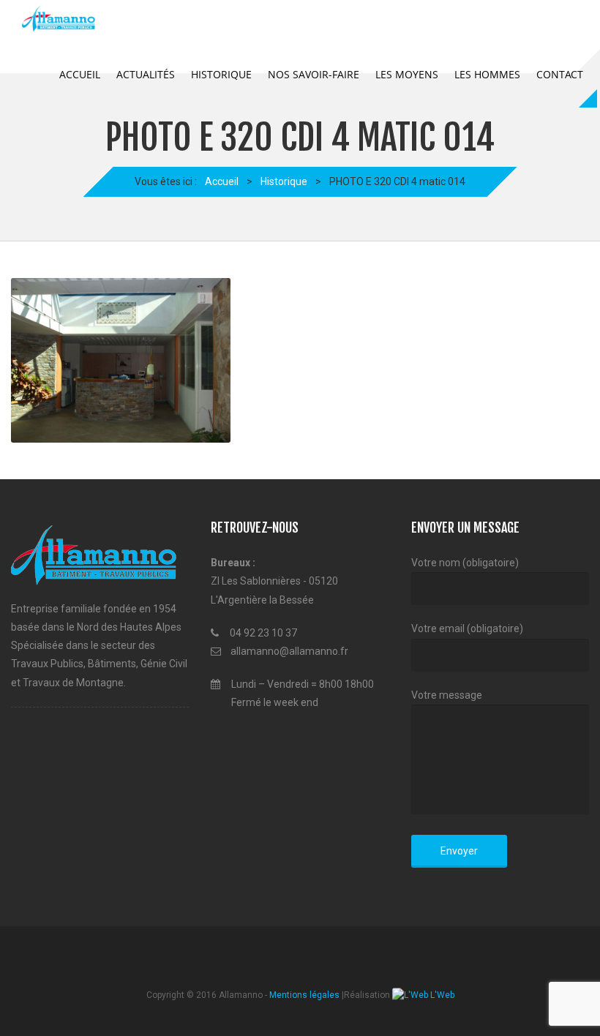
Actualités (145, 74)
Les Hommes (487, 74)
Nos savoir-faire (313, 74)
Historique (221, 74)
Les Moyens (406, 74)
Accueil (79, 74)
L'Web (441, 995)
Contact (559, 74)
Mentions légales (304, 995)
